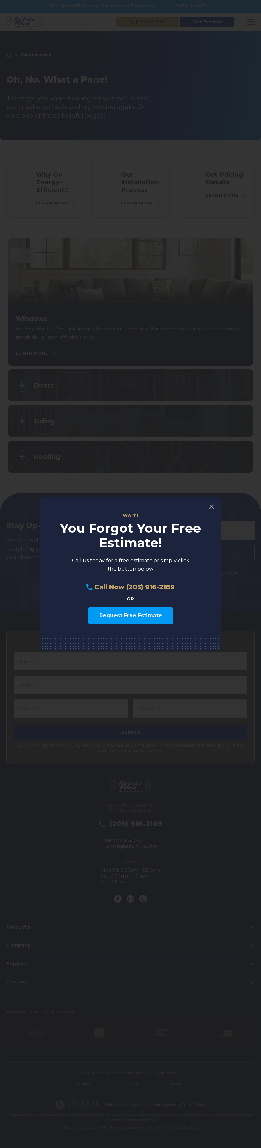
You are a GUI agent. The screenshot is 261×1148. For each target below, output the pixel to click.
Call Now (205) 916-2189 (134, 587)
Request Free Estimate (130, 615)
